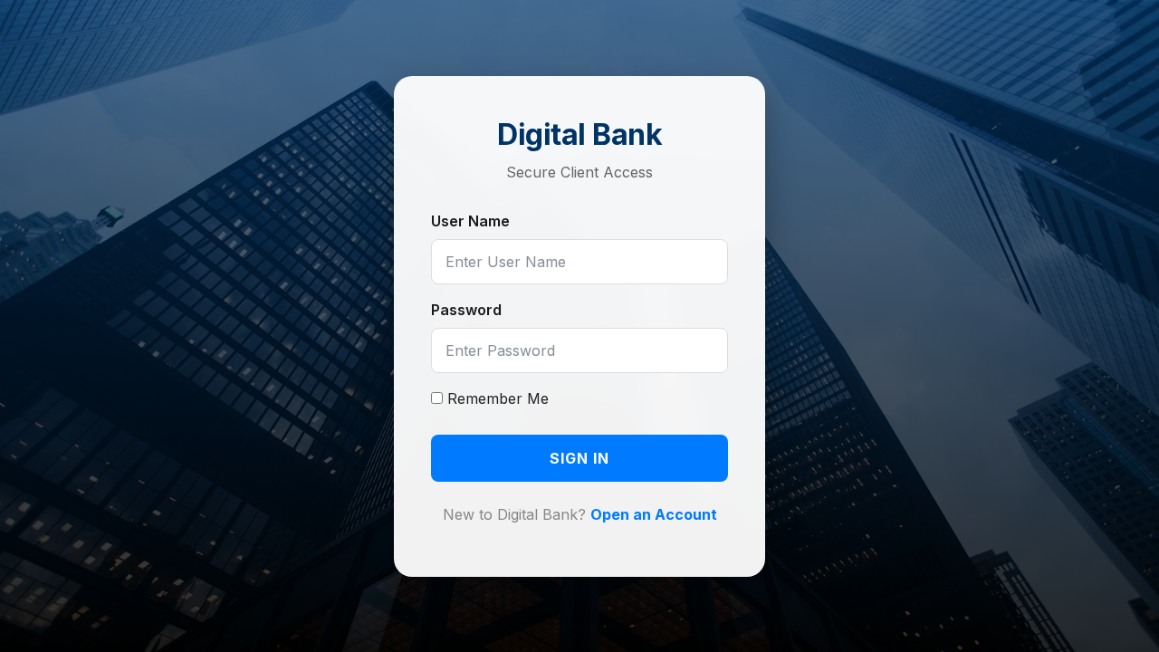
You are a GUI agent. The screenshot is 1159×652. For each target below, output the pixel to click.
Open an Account (653, 514)
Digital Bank (579, 134)
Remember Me (496, 398)
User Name (470, 221)
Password (466, 310)
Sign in (579, 458)
